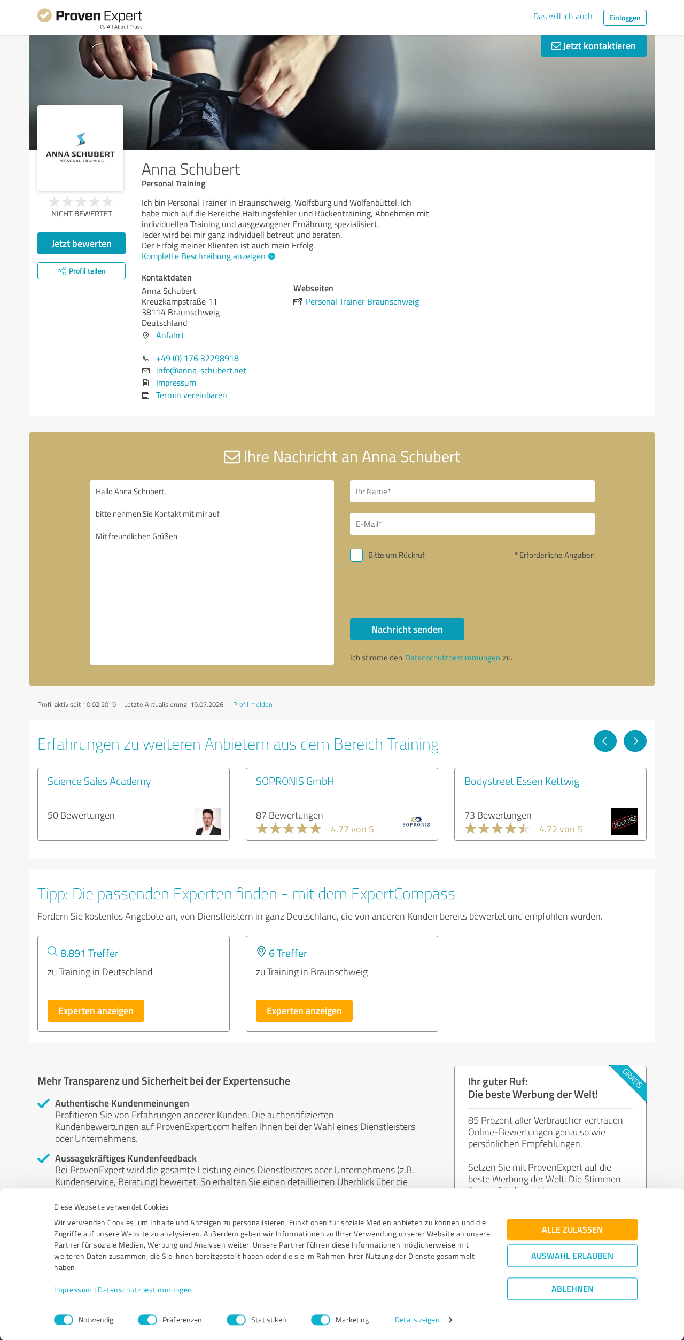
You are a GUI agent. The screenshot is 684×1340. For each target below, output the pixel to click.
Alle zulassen (572, 1230)
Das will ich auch (563, 16)
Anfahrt (170, 335)
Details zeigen (417, 1320)
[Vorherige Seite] (605, 741)
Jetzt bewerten (82, 243)
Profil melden (253, 704)
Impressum (73, 1290)
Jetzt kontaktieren (598, 45)
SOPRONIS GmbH (295, 780)
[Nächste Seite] (635, 741)
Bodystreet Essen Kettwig (521, 780)
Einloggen (625, 17)
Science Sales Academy (99, 780)
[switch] (147, 1319)
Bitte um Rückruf (396, 554)
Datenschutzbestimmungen (145, 1290)
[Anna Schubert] (80, 148)
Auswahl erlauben (572, 1256)
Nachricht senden (407, 629)
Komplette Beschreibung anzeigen (204, 256)
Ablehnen (572, 1289)
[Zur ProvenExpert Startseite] (89, 20)
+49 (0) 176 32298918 (197, 358)
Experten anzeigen (96, 1010)
